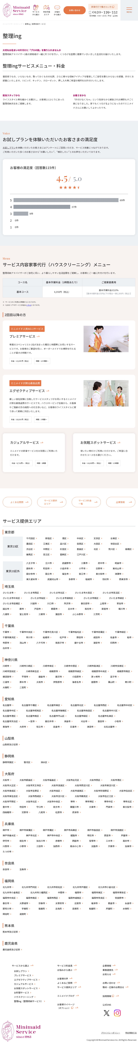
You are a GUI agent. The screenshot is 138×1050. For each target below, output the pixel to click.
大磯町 (6, 687)
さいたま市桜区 (37, 598)
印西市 (113, 642)
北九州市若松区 (54, 887)
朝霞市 (54, 608)
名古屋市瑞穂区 (59, 710)
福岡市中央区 (9, 897)
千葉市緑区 (120, 632)
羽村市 (105, 579)
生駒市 (23, 869)
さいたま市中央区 (11, 598)
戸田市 (37, 608)
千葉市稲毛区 (74, 632)
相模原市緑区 (74, 671)
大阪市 (6, 780)
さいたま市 (8, 592)
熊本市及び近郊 (10, 931)
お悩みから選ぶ (64, 970)
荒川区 (111, 549)
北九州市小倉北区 (106, 887)
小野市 (23, 846)
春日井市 (49, 721)
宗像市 (42, 903)
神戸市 (6, 830)
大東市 (92, 806)
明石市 (90, 835)
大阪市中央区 (53, 801)
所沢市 (67, 603)
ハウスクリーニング (23, 996)
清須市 (90, 726)
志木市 (71, 608)
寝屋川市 (74, 806)
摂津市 (75, 812)
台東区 (114, 538)
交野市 (25, 812)
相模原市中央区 (99, 671)
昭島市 (118, 563)
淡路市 (94, 846)
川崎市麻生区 (32, 671)
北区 (96, 549)
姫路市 (73, 835)
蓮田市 (58, 614)
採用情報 (107, 996)
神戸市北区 (31, 835)
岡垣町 (6, 914)
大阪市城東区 (76, 790)
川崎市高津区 (93, 665)
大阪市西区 (94, 780)
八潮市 (6, 614)
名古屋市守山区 (56, 715)
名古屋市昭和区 (33, 710)
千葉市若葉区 (98, 632)
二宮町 (23, 687)
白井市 (6, 648)
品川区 (63, 543)
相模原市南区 (123, 671)
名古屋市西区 (100, 705)
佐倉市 (113, 637)
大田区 (97, 543)
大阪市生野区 (32, 790)
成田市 (96, 637)
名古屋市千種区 (29, 705)
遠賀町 (23, 914)
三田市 (39, 846)
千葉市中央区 (26, 632)
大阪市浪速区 (57, 785)
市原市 (6, 642)
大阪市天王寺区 (33, 785)
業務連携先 (108, 970)
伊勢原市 (57, 682)
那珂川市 (7, 908)
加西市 (56, 846)
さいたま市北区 (56, 592)
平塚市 (25, 676)
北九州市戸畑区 (80, 887)
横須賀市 (7, 676)
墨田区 (29, 543)
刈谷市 (84, 721)
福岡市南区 (31, 897)
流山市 (23, 642)
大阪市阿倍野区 (101, 790)
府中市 (101, 563)
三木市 (109, 840)
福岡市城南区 (74, 897)
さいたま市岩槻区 (11, 603)
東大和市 (100, 573)
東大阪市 (127, 806)
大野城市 (24, 903)
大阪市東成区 (9, 790)
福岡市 (78, 892)
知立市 (39, 726)
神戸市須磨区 (117, 830)
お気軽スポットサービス (98, 442)
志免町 (58, 908)
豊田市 (101, 721)
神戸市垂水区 (9, 835)
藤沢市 (58, 676)
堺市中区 (108, 801)
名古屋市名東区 (105, 715)
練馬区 (29, 554)
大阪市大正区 (9, 785)
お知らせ (107, 974)
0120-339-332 (105, 12)
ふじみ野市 (77, 614)
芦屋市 (124, 835)
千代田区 (30, 538)
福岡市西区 (52, 897)
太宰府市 (59, 903)
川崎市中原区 (70, 665)
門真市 (109, 806)
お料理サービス (21, 992)
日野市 (99, 568)
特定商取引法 (131, 1032)
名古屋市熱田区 (84, 710)
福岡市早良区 (98, 897)
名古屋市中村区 (124, 705)
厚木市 (23, 682)
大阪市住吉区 (125, 790)
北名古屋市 (109, 726)
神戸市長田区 (93, 830)
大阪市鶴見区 (81, 796)
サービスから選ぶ (20, 965)
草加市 (120, 603)
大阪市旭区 (54, 790)
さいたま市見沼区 (111, 592)
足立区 (46, 554)
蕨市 (22, 608)
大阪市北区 (31, 801)
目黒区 (80, 543)
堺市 (72, 801)
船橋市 (46, 637)
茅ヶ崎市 (95, 676)
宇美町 (25, 908)
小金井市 (64, 568)
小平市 (82, 568)
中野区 (46, 549)
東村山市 (117, 568)
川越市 (33, 603)
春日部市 (85, 603)
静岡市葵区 (8, 762)
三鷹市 (84, 563)
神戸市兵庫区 (70, 830)
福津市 (94, 903)
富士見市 (24, 614)
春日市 (6, 903)
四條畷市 (7, 812)
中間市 (61, 892)
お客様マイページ (66, 1006)
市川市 (29, 637)
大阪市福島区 (49, 780)
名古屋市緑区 (81, 715)
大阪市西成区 (34, 796)
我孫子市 (59, 642)
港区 (64, 538)
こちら (28, 305)
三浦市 (6, 682)
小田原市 (76, 676)
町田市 (46, 568)
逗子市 (113, 676)
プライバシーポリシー (110, 1032)
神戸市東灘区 (26, 830)
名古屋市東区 (53, 705)
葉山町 (111, 682)
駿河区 (27, 762)
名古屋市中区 (9, 710)
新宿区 (48, 538)
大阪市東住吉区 (10, 796)
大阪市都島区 (26, 780)
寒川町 (128, 682)
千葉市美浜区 (9, 637)
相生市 (23, 840)
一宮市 (31, 721)
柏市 (129, 637)
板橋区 (128, 549)
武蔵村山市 (52, 579)
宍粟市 (111, 846)
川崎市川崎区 (26, 665)
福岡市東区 (97, 892)
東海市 (6, 726)
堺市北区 (127, 801)
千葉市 (6, 632)
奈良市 (6, 869)
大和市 (39, 682)
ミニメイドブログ (66, 995)
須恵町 (75, 908)
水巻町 (126, 908)
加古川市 (40, 840)
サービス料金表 (64, 965)
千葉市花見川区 (50, 632)
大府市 (23, 726)
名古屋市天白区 (10, 721)
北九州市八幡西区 (39, 892)
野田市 (80, 637)
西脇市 (75, 840)
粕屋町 (92, 908)
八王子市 (30, 563)
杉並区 (63, 549)
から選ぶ (35, 13)
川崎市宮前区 (9, 671)
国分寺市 (30, 573)
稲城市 (88, 579)
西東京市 (123, 579)
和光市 (88, 608)
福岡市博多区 (119, 892)
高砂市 (126, 840)
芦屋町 (109, 908)
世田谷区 (115, 543)
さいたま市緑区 (116, 598)
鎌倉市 (42, 676)
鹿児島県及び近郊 (11, 949)
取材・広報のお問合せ (113, 987)
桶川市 (121, 608)
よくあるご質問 (64, 982)
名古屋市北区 (76, 705)
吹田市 (23, 806)
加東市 (128, 846)
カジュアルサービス (24, 442)
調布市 (29, 568)
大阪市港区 (116, 780)
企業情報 (107, 965)
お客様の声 (62, 978)
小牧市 (118, 721)
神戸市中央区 (53, 835)
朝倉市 (111, 903)
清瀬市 (118, 573)
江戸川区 (81, 554)
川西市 (6, 846)
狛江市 (82, 573)
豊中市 (6, 806)
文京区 (97, 538)
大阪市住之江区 (105, 796)
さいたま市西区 (31, 592)
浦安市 (96, 642)
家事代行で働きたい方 (101, 6)
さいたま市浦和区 (64, 598)
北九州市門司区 (29, 887)
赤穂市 (58, 840)
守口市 (39, 806)
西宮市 (107, 835)
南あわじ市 (75, 846)
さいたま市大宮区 (83, 592)
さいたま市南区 (91, 598)
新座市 (105, 608)
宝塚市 (92, 840)
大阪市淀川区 (57, 796)
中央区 (80, 538)
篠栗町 (42, 908)
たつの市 (7, 851)
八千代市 (40, 642)
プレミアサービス (22, 336)
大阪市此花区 (72, 780)
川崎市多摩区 (117, 665)
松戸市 (63, 637)
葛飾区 (63, 554)
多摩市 (72, 579)
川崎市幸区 (48, 665)
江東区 (46, 543)
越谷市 (6, 608)
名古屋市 (7, 705)
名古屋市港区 (9, 715)
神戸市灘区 (48, 830)
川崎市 (6, 665)
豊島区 (80, 549)
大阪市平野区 (9, 801)
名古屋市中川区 (110, 710)
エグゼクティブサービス (27, 390)
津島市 (67, 721)
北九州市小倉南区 (11, 892)
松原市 (58, 812)
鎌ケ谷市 (78, 642)
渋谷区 (29, 549)
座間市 (94, 682)
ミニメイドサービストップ (12, 24)
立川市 (48, 563)
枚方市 (56, 806)
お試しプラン (9, 147)
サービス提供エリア (67, 987)
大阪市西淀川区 (82, 785)
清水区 (44, 762)
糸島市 (128, 903)
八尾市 (42, 812)
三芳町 (96, 614)
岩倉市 (56, 726)
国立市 (48, 573)
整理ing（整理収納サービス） (36, 24)
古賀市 (77, 903)
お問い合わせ (74, 10)
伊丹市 (6, 840)
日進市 (73, 726)
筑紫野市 (119, 897)
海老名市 (76, 682)
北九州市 (7, 887)
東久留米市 (31, 579)
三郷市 (42, 614)
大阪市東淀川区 (107, 785)
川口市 (50, 603)
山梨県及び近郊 (10, 744)
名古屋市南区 (32, 715)
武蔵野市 (66, 563)
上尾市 (103, 603)
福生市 (65, 573)
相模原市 (53, 671)
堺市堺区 (89, 801)
